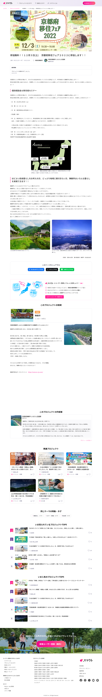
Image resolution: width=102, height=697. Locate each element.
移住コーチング (8, 671)
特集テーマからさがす (9, 667)
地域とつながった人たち (10, 669)
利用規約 (81, 666)
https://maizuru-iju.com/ (35, 372)
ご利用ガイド (7, 678)
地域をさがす (7, 665)
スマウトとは (7, 661)
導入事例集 (7, 680)
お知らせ (6, 688)
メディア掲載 (7, 691)
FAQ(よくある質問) (9, 686)
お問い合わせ (82, 673)
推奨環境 (81, 671)
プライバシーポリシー (84, 668)
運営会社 (81, 676)
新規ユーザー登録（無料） (51, 644)
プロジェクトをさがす (9, 663)
